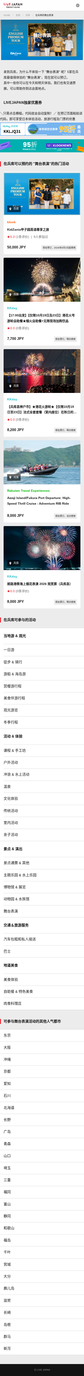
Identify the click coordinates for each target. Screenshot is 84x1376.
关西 (18, 15)
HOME (7, 15)
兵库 (28, 15)
